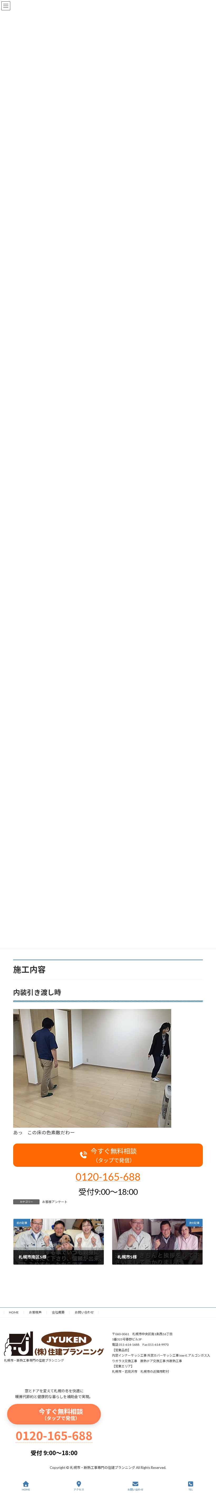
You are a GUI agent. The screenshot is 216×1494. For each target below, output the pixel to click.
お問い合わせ (84, 1312)
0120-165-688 (108, 1177)
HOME (14, 1312)
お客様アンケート (54, 1202)
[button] (108, 1155)
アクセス (78, 1489)
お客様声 (35, 1312)
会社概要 (58, 1312)
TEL (191, 1489)
